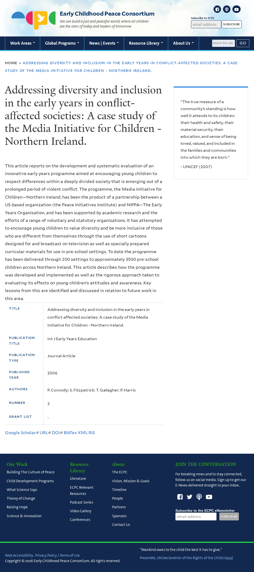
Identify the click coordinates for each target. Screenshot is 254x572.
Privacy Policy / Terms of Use (57, 555)
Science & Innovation (24, 515)
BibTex (70, 432)
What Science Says (22, 489)
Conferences (80, 519)
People (117, 498)
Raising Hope (17, 507)
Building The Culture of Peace (31, 472)
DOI (57, 432)
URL (45, 432)
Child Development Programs (30, 481)
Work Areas (21, 43)
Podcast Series (81, 502)
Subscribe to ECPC (203, 18)
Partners (119, 507)
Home (11, 62)
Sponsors (119, 515)
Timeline (119, 489)
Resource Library (144, 43)
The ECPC (119, 472)
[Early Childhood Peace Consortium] (33, 26)
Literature (78, 478)
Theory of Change (21, 498)
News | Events (102, 43)
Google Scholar (22, 432)
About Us (182, 43)
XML (83, 432)
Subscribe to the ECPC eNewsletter (205, 510)
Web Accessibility (19, 555)
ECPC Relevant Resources (82, 490)
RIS (92, 432)
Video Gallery (80, 511)
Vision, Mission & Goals (130, 481)
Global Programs (61, 43)
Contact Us (121, 524)
